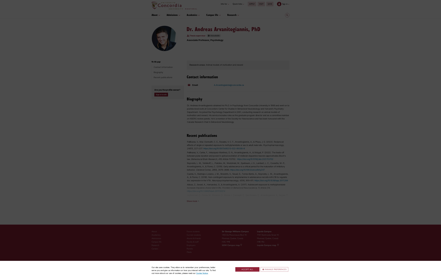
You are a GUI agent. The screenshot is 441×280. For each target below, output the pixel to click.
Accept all (247, 269)
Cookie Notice (202, 273)
